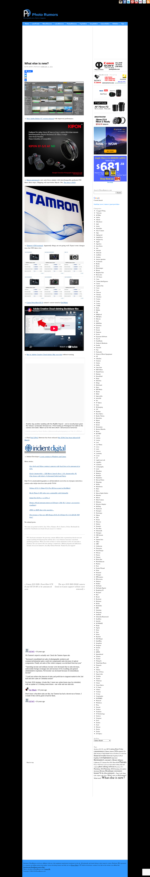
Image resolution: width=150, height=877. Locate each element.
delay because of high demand (101, 753)
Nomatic (98, 526)
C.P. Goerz (99, 277)
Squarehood (99, 654)
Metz (97, 489)
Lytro (97, 469)
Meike (98, 484)
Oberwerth (99, 531)
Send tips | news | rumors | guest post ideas (106, 204)
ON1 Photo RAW (114, 762)
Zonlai (98, 731)
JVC (97, 409)
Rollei (98, 603)
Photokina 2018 (118, 769)
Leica (97, 447)
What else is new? (113, 777)
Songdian (99, 643)
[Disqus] (54, 675)
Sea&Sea (98, 619)
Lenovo (98, 451)
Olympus (53, 527)
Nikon (48, 527)
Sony (97, 650)
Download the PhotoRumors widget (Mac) (34, 867)
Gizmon (98, 361)
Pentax (98, 555)
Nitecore (98, 522)
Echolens (98, 325)
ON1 (97, 537)
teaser (96, 772)
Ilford (97, 394)
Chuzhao (98, 297)
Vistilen (98, 692)
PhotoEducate (100, 561)
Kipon (98, 420)
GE (97, 356)
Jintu (97, 405)
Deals (97, 308)
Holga (98, 383)
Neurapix (98, 511)
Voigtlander (99, 696)
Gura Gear (99, 367)
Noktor (98, 524)
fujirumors (107, 757)
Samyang (98, 612)
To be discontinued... (107, 773)
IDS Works (99, 389)
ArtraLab (98, 253)
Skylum (98, 637)
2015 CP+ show (102, 749)
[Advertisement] (55, 44)
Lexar (97, 456)
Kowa (97, 431)
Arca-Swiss (99, 246)
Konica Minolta (100, 429)
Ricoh (58, 527)
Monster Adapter (101, 504)
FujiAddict (83, 24)
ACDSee (98, 215)
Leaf (97, 442)
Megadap (99, 482)
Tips (122, 24)
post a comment (56, 529)
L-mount (106, 760)
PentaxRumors (72, 24)
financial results (100, 755)
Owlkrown (99, 546)
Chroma (98, 295)
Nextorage (99, 513)
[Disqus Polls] (54, 620)
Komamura (99, 427)
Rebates (102, 771)
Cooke (98, 301)
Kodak (98, 422)
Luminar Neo (105, 762)
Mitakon (98, 502)
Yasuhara (98, 712)
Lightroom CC (98, 762)
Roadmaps (109, 771)
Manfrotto (99, 478)
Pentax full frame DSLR (106, 764)
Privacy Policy (74, 865)
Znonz (98, 729)
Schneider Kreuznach (102, 617)
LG (97, 458)
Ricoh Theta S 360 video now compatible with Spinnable (48, 493)
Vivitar (98, 694)
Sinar (97, 630)
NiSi (97, 517)
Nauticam (99, 509)
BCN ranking (111, 749)
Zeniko (98, 723)
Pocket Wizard (100, 568)
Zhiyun (98, 727)
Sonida (98, 648)
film (125, 753)
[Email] (54, 78)
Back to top (30, 762)
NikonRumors (47, 24)
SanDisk (98, 614)
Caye (97, 290)
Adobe (41, 527)
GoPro (98, 365)
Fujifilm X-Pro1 (118, 756)
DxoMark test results (119, 753)
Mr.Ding (98, 506)
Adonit (98, 220)
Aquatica (98, 244)
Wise (97, 705)
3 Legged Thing (101, 211)
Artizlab (98, 250)
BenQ (97, 264)
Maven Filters (100, 480)
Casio (97, 288)
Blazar (98, 270)
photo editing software (106, 766)
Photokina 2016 (109, 769)
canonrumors (99, 751)
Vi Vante (98, 687)
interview (114, 758)
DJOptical (99, 314)
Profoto (98, 584)
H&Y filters (99, 370)
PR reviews (99, 579)
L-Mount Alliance (117, 760)
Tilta (97, 667)
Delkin (98, 310)
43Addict (115, 24)
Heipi (97, 378)
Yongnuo (98, 718)
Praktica (98, 581)
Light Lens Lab (100, 460)
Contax (98, 299)
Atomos (98, 257)
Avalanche (99, 261)
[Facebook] (54, 73)
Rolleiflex (99, 606)
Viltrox (98, 689)
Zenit (97, 725)
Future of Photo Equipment (104, 354)
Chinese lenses (109, 751)
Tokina (68, 527)
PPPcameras (99, 577)
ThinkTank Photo (101, 663)
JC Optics (99, 403)
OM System (99, 535)
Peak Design (99, 550)
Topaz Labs (99, 674)
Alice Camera (100, 231)
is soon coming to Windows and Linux (53, 456)
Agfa (97, 224)
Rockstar (98, 599)
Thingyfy (99, 661)
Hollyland (99, 385)
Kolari (98, 425)
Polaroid (98, 573)
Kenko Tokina (100, 416)
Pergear (98, 557)
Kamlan (98, 411)
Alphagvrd (99, 235)
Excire (98, 334)
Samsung (98, 610)
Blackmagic (99, 268)
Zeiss (97, 720)
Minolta (98, 495)
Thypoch (98, 665)
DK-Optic (99, 317)
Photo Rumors (45, 14)
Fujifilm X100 (98, 758)
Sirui (97, 632)
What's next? (97, 778)
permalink (27, 529)
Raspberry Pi (100, 590)
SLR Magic (99, 639)
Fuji (45, 527)
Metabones (99, 486)
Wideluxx (99, 703)
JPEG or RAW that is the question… (41, 510)
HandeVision (100, 372)
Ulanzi (98, 683)
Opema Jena (99, 539)
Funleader (99, 352)
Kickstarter (98, 759)
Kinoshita (99, 418)
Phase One (99, 559)
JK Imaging (99, 407)
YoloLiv (98, 716)
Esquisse (98, 332)
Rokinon (98, 601)
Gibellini (98, 359)
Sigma (98, 628)
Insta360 (98, 398)
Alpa (97, 233)
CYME (98, 306)
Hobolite (98, 381)
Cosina (98, 303)
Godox (98, 363)
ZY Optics (99, 734)
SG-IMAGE (99, 623)
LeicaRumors (59, 24)
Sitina (97, 634)
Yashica (98, 709)
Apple (98, 242)
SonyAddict (94, 24)
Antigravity (99, 239)
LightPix (98, 462)
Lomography (100, 467)
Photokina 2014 (99, 769)
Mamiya (98, 473)
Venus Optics (100, 685)
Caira (97, 279)
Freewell (98, 347)
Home (27, 24)
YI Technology (100, 714)
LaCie (98, 436)
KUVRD (98, 434)
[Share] (54, 80)
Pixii (97, 566)
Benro (98, 266)
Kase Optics (99, 414)
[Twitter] (54, 76)
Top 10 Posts (100, 672)
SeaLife (98, 621)
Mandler (98, 475)
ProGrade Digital (101, 588)
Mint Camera (100, 500)
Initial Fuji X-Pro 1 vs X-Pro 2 (39, 498)
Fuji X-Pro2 (34, 437)
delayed (112, 753)
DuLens (98, 319)
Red (97, 595)
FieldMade (99, 341)
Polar (97, 570)
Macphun (99, 471)
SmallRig (99, 641)
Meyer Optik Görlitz (102, 493)
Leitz (97, 449)
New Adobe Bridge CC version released (40, 118)
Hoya (97, 387)
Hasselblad (99, 376)
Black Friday (119, 749)
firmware (110, 755)
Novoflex (98, 528)
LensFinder (36, 24)
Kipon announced (33, 180)
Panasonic (99, 548)
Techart (98, 659)
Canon (98, 284)
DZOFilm (99, 323)
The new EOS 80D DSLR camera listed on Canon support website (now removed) (70, 586)
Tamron (63, 527)
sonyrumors (118, 771)
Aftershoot (99, 222)
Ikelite (98, 392)
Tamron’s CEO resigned (35, 245)
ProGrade (98, 586)
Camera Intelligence (102, 281)
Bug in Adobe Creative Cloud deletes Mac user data (44, 354)
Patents (122, 762)
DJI (97, 312)
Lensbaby (99, 453)
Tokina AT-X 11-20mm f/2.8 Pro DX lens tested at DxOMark (49, 488)
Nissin (98, 520)
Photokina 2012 (119, 767)
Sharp (97, 625)
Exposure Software (101, 336)
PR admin (29, 67)
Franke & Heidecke (101, 343)
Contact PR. (47, 869)
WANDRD (99, 698)
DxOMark (64, 302)
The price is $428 (70, 182)
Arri (97, 248)
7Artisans (99, 213)
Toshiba (98, 676)
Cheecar (98, 292)
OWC (97, 544)
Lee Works (99, 445)
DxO (97, 321)
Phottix (98, 564)
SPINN (98, 652)
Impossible (99, 396)
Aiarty (98, 226)
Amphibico (99, 237)
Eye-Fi (98, 339)
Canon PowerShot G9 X (35, 302)
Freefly (98, 345)
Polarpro (98, 575)
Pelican (98, 553)
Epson (98, 328)
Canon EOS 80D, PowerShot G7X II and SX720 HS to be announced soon (38, 586)
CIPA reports (118, 751)
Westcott (98, 700)
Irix (97, 400)
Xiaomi (98, 707)
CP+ (124, 751)
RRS (97, 608)
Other (97, 542)
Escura (98, 330)
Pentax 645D (97, 764)
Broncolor (99, 275)
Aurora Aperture (101, 259)
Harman (98, 374)
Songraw (98, 645)
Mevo (97, 491)
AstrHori (98, 255)
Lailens (98, 438)
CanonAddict (105, 24)
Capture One (99, 286)
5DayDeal (96, 749)
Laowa (98, 440)
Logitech (98, 464)
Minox (98, 498)
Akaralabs (99, 228)
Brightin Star (100, 272)
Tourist (98, 678)
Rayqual (98, 592)
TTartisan (99, 681)
